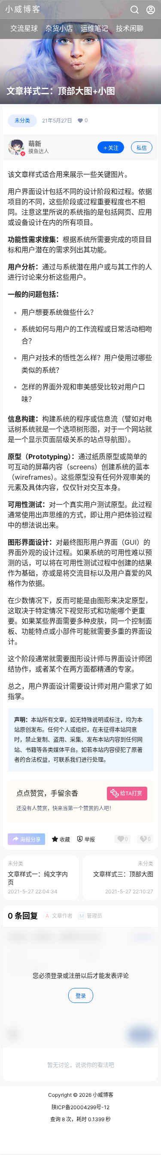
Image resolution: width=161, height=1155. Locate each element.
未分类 (22, 120)
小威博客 (102, 1095)
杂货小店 (59, 28)
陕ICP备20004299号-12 (80, 1107)
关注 (113, 148)
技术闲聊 (129, 28)
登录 (81, 996)
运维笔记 (94, 28)
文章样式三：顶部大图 (123, 873)
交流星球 (24, 28)
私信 (142, 148)
